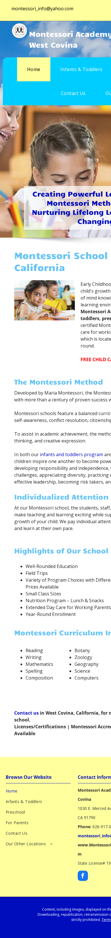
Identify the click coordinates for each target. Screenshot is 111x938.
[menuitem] (33, 69)
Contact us (26, 713)
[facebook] (83, 876)
